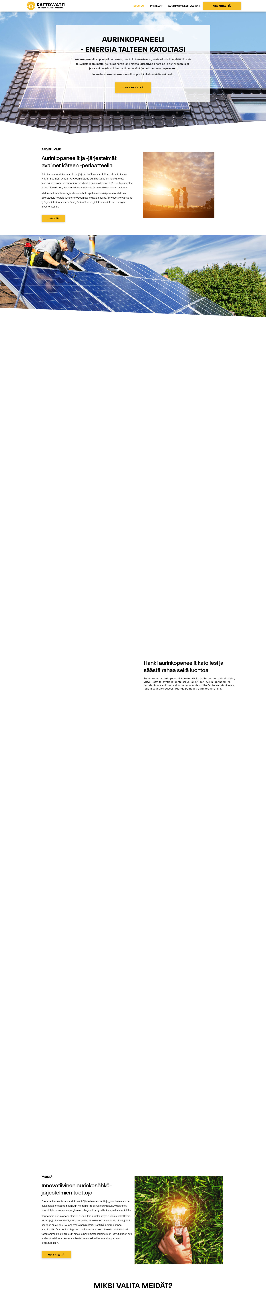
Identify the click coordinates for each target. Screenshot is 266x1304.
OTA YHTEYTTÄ (222, 5)
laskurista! (167, 74)
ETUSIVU (138, 5)
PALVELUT (156, 5)
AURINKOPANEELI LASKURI (184, 5)
